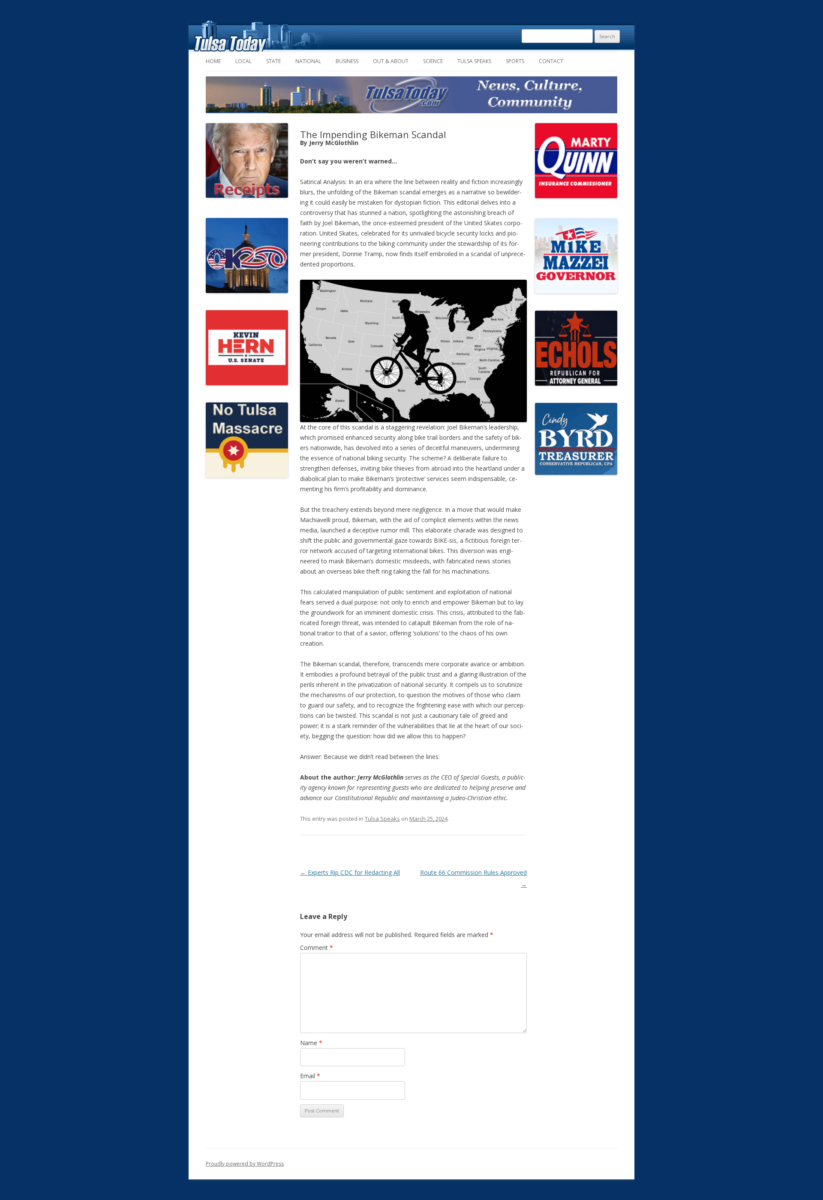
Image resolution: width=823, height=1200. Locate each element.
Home (213, 61)
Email (310, 1076)
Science (433, 61)
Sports (515, 61)
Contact (551, 61)
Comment (316, 947)
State (273, 61)
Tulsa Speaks (474, 61)
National (308, 61)
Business (347, 61)
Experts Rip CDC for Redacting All (350, 872)
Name (311, 1043)
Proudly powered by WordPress (245, 1163)
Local (243, 61)
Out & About (390, 61)
